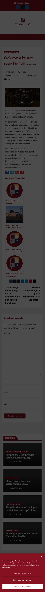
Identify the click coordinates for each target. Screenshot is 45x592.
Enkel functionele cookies (22, 580)
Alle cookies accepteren (22, 574)
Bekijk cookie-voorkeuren (22, 586)
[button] (41, 556)
